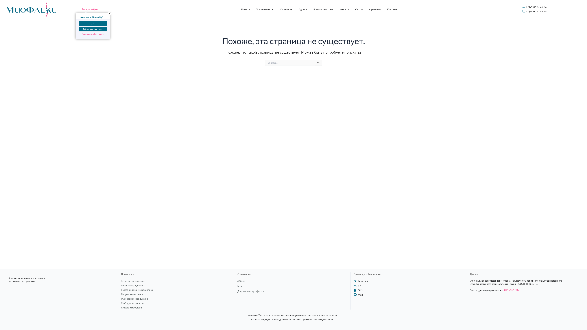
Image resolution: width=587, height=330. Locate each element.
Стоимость (286, 9)
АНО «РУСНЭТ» (511, 290)
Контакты (392, 9)
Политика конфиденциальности (290, 315)
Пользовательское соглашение (322, 315)
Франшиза (375, 9)
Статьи (359, 9)
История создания (323, 9)
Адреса (303, 9)
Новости (344, 9)
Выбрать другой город (93, 29)
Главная (245, 9)
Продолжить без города (93, 34)
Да (93, 23)
